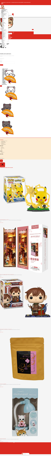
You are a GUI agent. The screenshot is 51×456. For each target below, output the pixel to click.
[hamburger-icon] (33, 29)
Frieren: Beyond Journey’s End (4, 29)
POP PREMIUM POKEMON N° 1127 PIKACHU (4, 219)
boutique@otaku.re (14, 444)
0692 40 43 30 (13, 443)
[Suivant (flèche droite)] (3, 455)
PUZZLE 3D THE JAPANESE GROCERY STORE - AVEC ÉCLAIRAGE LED (7, 274)
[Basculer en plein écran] (3, 454)
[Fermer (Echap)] (6, 454)
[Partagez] (5, 454)
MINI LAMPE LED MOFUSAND (3, 438)
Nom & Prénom (1, 58)
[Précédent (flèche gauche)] (1, 455)
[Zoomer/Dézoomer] (1, 454)
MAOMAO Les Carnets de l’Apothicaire (4, 37)
